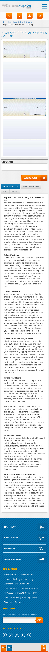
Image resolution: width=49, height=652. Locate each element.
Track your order (12, 559)
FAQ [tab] (4, 191)
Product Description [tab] (10, 186)
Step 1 (3, 648)
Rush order (9, 548)
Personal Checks (11, 579)
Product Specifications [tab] (31, 186)
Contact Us (19, 602)
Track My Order (23, 593)
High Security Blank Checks (20, 22)
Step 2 (9, 648)
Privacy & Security (30, 588)
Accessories (26, 579)
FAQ (35, 593)
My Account (10, 527)
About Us (8, 602)
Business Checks (11, 574)
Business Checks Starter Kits (16, 583)
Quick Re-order (11, 537)
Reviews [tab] (14, 191)
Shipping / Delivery (30, 597)
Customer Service (11, 597)
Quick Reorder (27, 574)
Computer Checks (11, 588)
